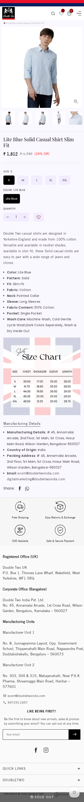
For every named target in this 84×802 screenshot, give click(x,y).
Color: (14, 190)
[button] (38, 217)
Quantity (9, 208)
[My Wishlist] (61, 13)
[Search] (53, 13)
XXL (64, 180)
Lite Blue (11, 198)
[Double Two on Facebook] (36, 750)
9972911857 (15, 702)
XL (50, 180)
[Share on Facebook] (20, 488)
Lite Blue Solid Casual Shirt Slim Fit (26, 23)
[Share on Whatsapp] (27, 489)
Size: (7, 171)
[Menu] (77, 12)
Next (76, 56)
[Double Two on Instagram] (46, 750)
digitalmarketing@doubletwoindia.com (36, 479)
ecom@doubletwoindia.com (38, 473)
